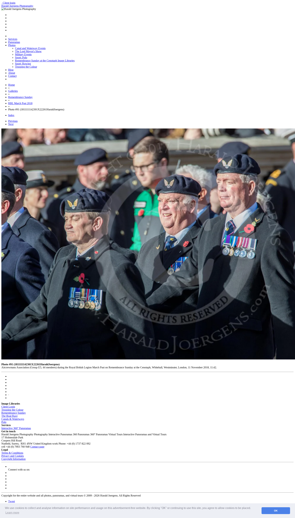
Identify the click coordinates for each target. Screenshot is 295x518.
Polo (3, 422)
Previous (13, 121)
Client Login (8, 406)
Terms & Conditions (12, 452)
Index (11, 115)
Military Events (23, 54)
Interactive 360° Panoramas (16, 428)
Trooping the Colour (26, 66)
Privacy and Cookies (12, 455)
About (11, 72)
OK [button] (276, 510)
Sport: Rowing (23, 63)
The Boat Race (9, 415)
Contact (12, 75)
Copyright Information (13, 459)
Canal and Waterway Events (30, 48)
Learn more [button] (12, 512)
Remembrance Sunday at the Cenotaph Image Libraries (45, 60)
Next (10, 124)
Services (12, 39)
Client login (8, 2)
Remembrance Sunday (13, 412)
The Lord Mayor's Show (28, 51)
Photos (12, 45)
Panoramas (14, 42)
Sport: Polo (21, 57)
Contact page (37, 446)
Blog (10, 69)
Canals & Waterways (12, 419)
